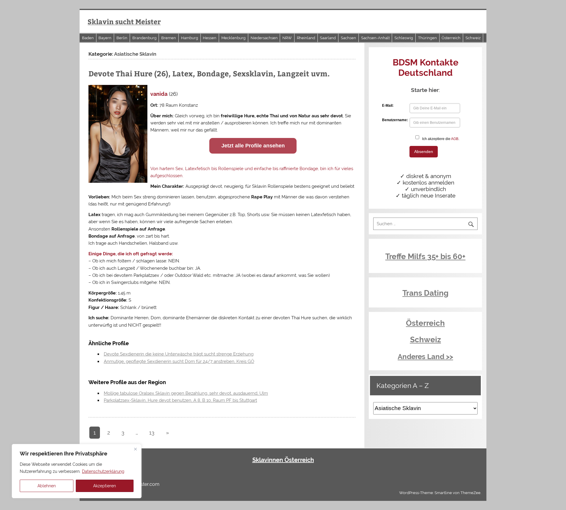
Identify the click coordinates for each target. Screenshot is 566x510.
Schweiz (473, 38)
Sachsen (348, 38)
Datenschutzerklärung (103, 471)
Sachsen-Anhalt (375, 38)
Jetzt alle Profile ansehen (253, 146)
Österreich (451, 38)
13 (151, 433)
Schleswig (403, 38)
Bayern (104, 38)
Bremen (168, 38)
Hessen (209, 38)
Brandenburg (144, 38)
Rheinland (306, 38)
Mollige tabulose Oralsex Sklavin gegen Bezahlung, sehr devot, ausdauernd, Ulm (186, 393)
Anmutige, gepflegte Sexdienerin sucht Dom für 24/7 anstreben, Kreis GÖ (179, 361)
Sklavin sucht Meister (124, 21)
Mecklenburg (233, 38)
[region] (77, 471)
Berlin (121, 38)
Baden (88, 38)
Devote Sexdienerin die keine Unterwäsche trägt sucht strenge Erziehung (179, 354)
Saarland (328, 38)
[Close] (135, 449)
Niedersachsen (264, 38)
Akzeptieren (104, 485)
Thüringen (427, 38)
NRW (287, 38)
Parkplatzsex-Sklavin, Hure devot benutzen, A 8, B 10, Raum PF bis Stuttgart (180, 400)
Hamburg (189, 38)
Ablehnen (46, 485)
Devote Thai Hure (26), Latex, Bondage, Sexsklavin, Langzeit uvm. (209, 73)
